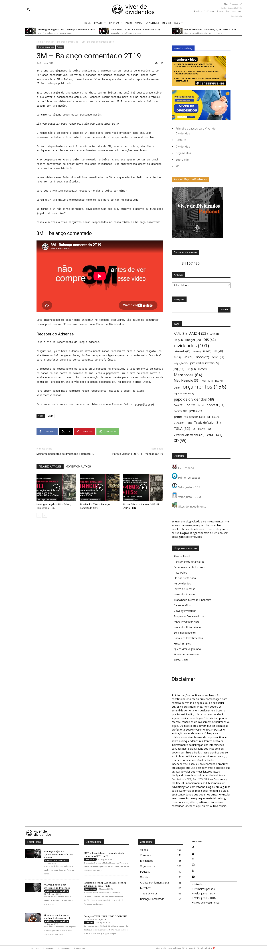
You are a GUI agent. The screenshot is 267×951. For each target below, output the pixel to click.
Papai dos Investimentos (188, 638)
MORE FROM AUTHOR (78, 466)
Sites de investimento (191, 506)
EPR (207, 351)
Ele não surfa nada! (185, 578)
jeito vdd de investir (204, 363)
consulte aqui (144, 404)
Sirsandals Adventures (187, 654)
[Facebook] (193, 848)
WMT (214, 435)
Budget (193, 340)
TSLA (182, 428)
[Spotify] (193, 865)
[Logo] (133, 9)
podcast (215, 405)
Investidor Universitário (187, 627)
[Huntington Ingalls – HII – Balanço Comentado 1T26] (30, 31)
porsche (180, 411)
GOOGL (218, 357)
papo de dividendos (194, 399)
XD (177, 166)
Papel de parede (184, 393)
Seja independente (185, 632)
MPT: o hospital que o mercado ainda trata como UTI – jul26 (104, 855)
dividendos (191, 345)
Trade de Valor (207, 422)
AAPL (180, 333)
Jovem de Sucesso (184, 589)
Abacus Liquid (182, 556)
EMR (197, 351)
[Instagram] (193, 853)
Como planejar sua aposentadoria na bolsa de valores (58, 854)
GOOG (202, 357)
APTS (215, 333)
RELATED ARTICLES (50, 466)
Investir (50, 41)
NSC (219, 381)
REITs (214, 417)
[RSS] (193, 859)
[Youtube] (193, 877)
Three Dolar (181, 660)
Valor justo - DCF (188, 487)
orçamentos (204, 387)
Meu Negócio (186, 380)
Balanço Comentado (67, 41)
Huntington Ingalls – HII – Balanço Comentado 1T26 (66, 29)
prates (195, 411)
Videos (59, 47)
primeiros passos (189, 417)
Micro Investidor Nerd (186, 621)
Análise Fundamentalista (56, 860)
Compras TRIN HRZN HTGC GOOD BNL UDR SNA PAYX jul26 (105, 918)
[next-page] (44, 515)
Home (40, 41)
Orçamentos (183, 153)
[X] (193, 871)
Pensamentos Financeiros (189, 561)
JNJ (179, 369)
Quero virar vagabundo (187, 649)
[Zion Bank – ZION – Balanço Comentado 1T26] (104, 31)
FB (218, 351)
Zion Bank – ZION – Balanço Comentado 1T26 (135, 29)
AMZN (198, 333)
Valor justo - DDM (189, 497)
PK (201, 405)
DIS (209, 339)
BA (178, 340)
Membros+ (129, 499)
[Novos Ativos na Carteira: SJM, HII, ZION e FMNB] (177, 31)
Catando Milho (182, 605)
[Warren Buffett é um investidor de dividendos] (33, 887)
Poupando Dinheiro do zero (190, 616)
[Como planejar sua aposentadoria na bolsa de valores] (33, 853)
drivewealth (182, 351)
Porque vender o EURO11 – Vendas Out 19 (137, 453)
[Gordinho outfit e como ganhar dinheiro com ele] (33, 917)
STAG (179, 422)
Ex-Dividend (185, 468)
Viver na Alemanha (189, 435)
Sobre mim (182, 159)
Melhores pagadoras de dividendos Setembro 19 (65, 453)
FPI (188, 357)
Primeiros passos (189, 477)
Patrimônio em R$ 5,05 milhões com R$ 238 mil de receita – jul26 (105, 884)
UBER (199, 429)
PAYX (179, 405)
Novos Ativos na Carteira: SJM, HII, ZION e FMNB (210, 29)
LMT (202, 369)
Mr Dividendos (182, 583)
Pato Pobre (180, 572)
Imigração (180, 363)
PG (191, 405)
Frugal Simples (182, 643)
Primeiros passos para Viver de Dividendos (94, 324)
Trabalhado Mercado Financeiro (192, 600)
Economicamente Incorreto (190, 567)
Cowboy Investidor (185, 610)
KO (191, 369)
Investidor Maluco (184, 594)
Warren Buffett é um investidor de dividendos (57, 886)
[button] (28, 9)
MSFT (207, 380)
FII (177, 357)
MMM (50, 416)
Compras (89, 922)
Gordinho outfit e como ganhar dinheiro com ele (57, 917)
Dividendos (182, 146)
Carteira (180, 140)
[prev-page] (39, 515)
